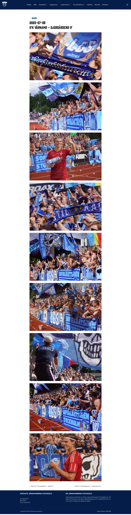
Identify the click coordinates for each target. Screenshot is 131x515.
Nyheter (29, 4)
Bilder (35, 4)
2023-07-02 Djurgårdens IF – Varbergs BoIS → (88, 486)
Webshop (89, 4)
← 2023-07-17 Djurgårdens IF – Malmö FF (41, 486)
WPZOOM (108, 511)
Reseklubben (42, 4)
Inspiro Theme (100, 511)
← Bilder (33, 18)
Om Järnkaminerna (78, 4)
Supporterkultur (65, 4)
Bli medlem (105, 4)
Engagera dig (53, 4)
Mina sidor (97, 4)
